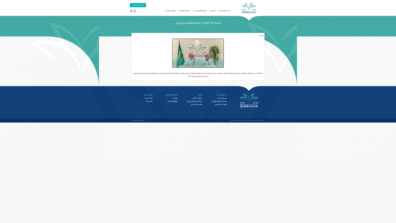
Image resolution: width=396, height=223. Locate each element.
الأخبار (175, 98)
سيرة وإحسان (222, 98)
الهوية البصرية (172, 101)
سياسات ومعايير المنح (194, 101)
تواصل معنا (149, 98)
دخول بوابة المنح (138, 5)
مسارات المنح (197, 98)
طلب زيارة (149, 101)
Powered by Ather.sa (138, 120)
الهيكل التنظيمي (220, 104)
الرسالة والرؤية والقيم (219, 101)
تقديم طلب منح (196, 104)
